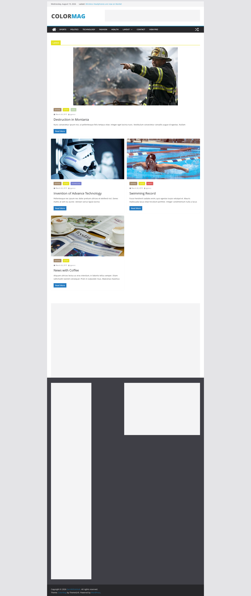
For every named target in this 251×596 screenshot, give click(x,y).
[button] (131, 29)
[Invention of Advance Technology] (87, 159)
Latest (66, 110)
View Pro (153, 29)
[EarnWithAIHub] (54, 29)
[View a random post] (197, 29)
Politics (74, 29)
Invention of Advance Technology (78, 193)
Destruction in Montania (71, 119)
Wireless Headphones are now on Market (104, 4)
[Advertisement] (152, 16)
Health (115, 29)
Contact (141, 29)
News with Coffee (66, 270)
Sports (62, 29)
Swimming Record (142, 193)
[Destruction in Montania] (125, 76)
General (57, 110)
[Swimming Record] (163, 159)
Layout (126, 29)
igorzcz (72, 114)
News (73, 110)
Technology (89, 29)
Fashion (103, 29)
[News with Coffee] (87, 236)
